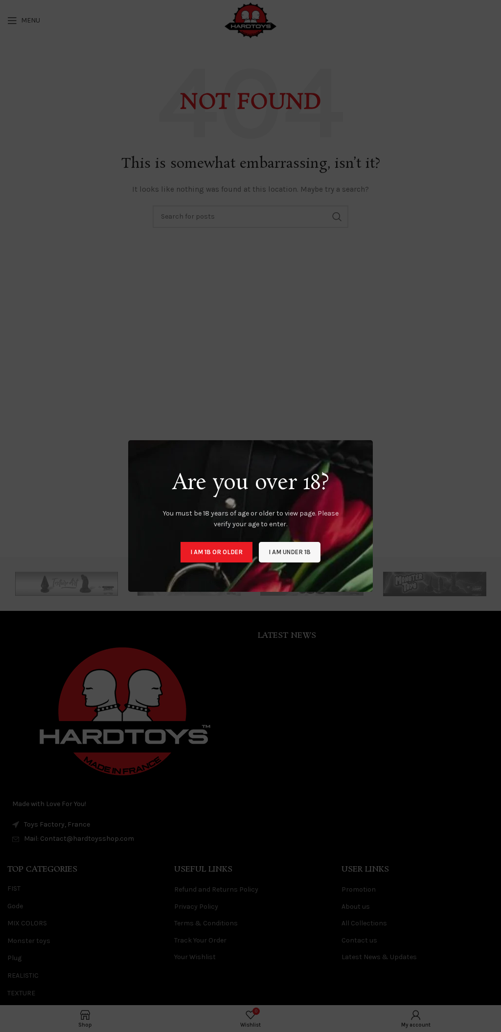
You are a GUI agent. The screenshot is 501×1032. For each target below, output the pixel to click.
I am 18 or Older (216, 552)
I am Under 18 (290, 552)
